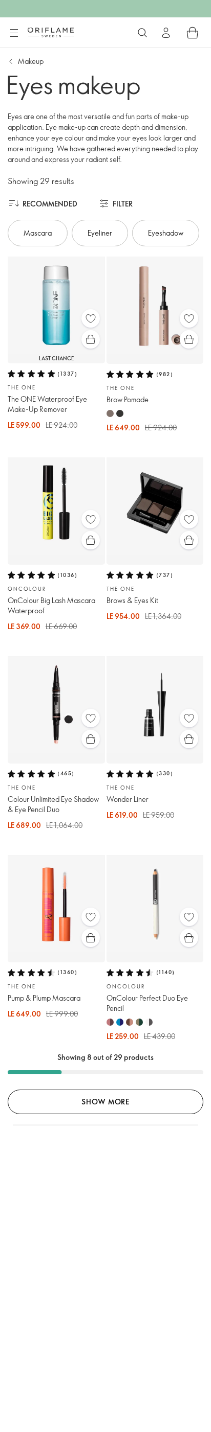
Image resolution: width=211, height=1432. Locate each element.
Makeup (31, 61)
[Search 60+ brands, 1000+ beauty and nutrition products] (142, 32)
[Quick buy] (90, 339)
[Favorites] (90, 318)
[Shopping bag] (192, 32)
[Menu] (14, 33)
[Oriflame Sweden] (50, 32)
